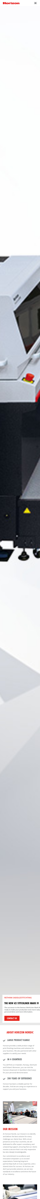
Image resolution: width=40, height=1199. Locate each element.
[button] (35, 3)
